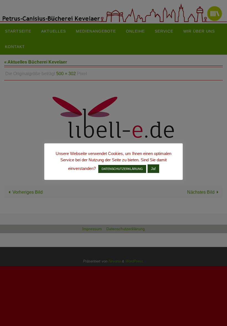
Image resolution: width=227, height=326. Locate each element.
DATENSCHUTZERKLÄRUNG (122, 168)
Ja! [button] (153, 169)
